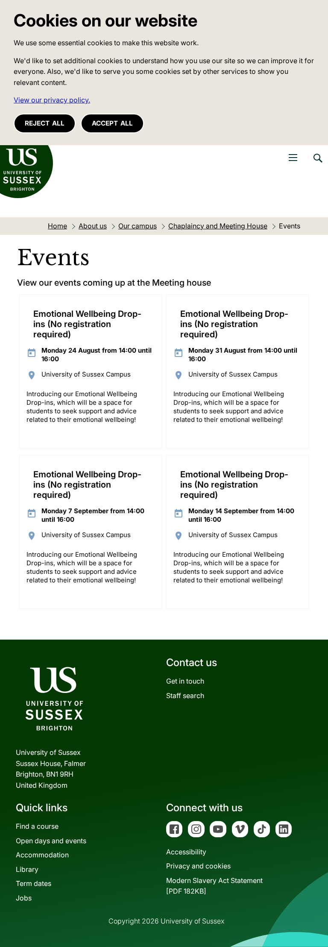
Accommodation (42, 855)
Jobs (24, 898)
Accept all (112, 123)
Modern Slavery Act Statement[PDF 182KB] (214, 886)
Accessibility (186, 852)
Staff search (185, 695)
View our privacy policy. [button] (52, 100)
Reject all (44, 123)
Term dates (33, 883)
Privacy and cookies (198, 866)
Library (27, 869)
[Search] (317, 164)
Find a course (37, 826)
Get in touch (185, 681)
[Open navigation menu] (293, 158)
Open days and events (51, 840)
